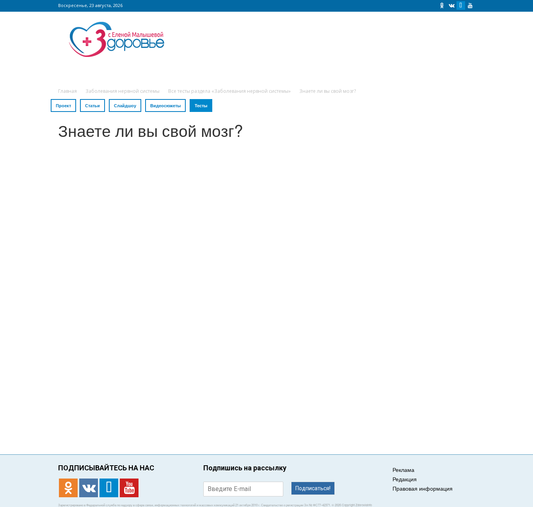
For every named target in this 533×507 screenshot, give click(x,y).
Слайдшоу (125, 105)
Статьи (92, 105)
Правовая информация (423, 488)
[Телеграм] (461, 5)
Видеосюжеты (165, 105)
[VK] (451, 5)
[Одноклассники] (442, 5)
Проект (63, 105)
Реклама (403, 469)
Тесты (201, 105)
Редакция (405, 479)
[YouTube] (470, 5)
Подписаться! (312, 488)
